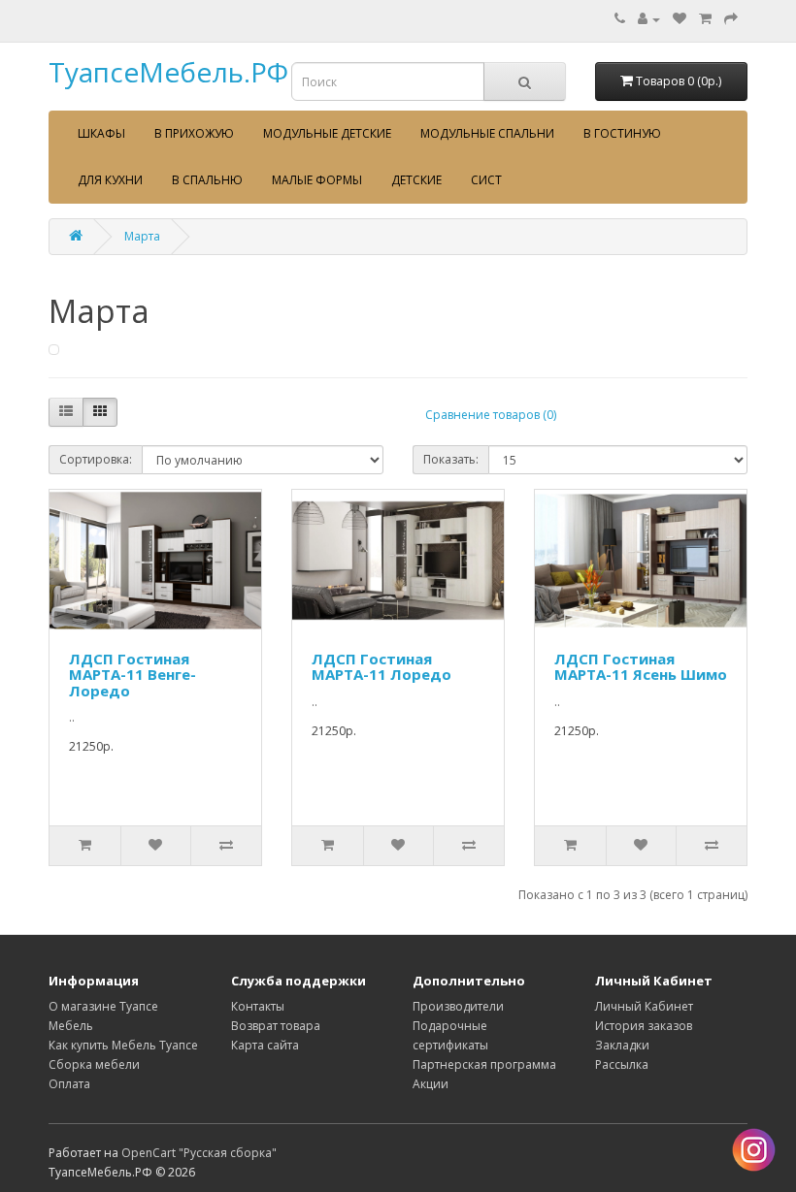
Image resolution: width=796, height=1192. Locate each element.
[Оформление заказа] (731, 19)
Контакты (257, 1006)
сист (486, 180)
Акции (430, 1084)
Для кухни (110, 180)
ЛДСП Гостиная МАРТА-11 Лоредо (381, 667)
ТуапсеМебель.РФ (168, 71)
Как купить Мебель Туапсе (123, 1045)
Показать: (451, 459)
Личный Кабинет (644, 1006)
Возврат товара (275, 1025)
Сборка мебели (94, 1064)
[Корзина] (705, 19)
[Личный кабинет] (649, 19)
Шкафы (101, 133)
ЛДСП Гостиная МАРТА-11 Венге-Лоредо (132, 674)
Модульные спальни (487, 133)
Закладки (622, 1045)
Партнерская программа (484, 1064)
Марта (142, 236)
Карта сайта (265, 1045)
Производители (458, 1006)
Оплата (69, 1084)
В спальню (207, 180)
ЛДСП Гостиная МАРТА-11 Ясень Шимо (640, 667)
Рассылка (621, 1064)
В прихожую (194, 133)
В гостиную (622, 133)
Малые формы (317, 180)
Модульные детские (327, 133)
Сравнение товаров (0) (490, 414)
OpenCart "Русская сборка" (199, 1152)
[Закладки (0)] (679, 19)
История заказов (643, 1025)
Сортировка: (95, 459)
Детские (416, 180)
